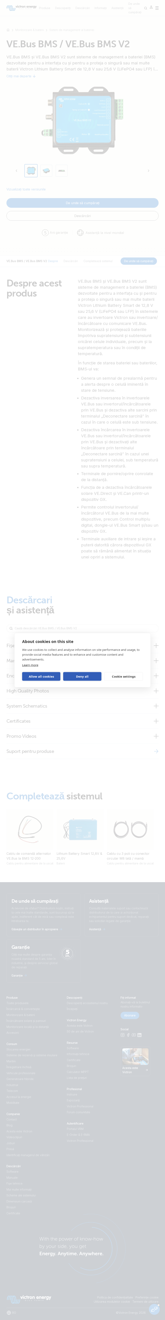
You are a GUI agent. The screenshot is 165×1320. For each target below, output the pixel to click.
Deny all (82, 676)
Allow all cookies (41, 676)
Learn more (30, 665)
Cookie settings (123, 676)
